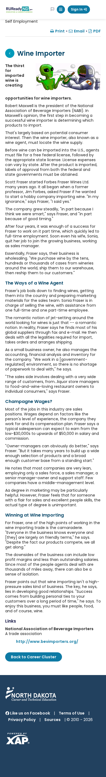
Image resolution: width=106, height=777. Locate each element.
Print (60, 31)
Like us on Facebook (29, 713)
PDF (97, 31)
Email (79, 31)
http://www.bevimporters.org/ (47, 641)
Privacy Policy (22, 719)
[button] (61, 9)
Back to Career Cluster (33, 657)
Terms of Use (72, 713)
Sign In (77, 9)
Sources (52, 719)
